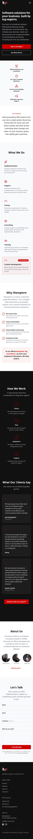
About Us (4, 789)
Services (4, 783)
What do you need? (8, 729)
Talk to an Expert (16, 47)
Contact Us (5, 792)
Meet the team (16, 668)
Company (8, 721)
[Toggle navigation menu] (30, 3)
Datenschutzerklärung (22, 753)
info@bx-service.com (8, 821)
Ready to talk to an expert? (16, 602)
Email (3, 713)
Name (4, 705)
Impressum (5, 804)
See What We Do (16, 53)
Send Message (16, 747)
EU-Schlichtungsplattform (9, 807)
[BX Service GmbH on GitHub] (6, 824)
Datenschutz (6, 801)
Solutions (5, 786)
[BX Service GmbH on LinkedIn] (3, 824)
